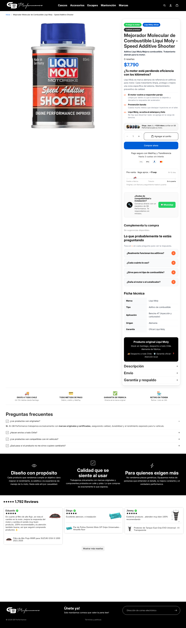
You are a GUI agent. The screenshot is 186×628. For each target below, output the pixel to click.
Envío (128, 373)
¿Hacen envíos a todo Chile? (23, 432)
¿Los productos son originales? (25, 421)
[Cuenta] (170, 5)
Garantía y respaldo (140, 380)
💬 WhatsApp (167, 205)
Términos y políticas (93, 620)
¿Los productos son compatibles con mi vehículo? (34, 439)
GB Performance (19, 620)
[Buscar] (164, 5)
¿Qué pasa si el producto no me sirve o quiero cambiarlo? (38, 445)
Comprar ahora (151, 145)
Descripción (134, 366)
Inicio (8, 15)
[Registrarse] (176, 610)
